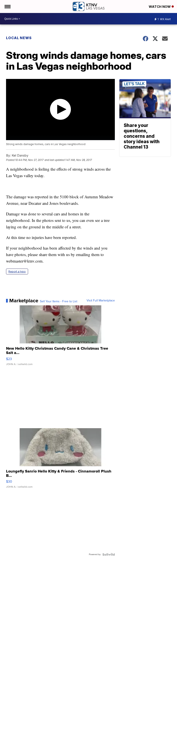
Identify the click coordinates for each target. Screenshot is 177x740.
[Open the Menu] (7, 6)
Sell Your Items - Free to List (58, 301)
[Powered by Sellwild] (108, 554)
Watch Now (160, 7)
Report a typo (17, 271)
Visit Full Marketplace (101, 300)
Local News (19, 38)
